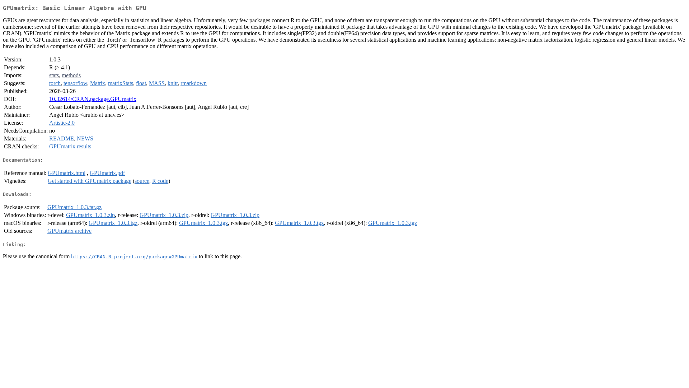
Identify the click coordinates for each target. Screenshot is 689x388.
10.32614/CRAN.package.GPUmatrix (92, 99)
